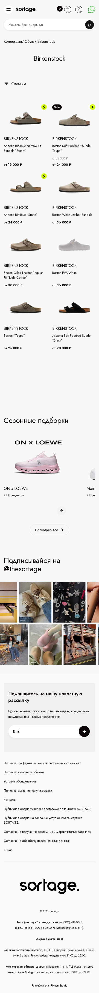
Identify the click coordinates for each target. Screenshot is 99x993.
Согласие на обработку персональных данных (37, 841)
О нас (8, 850)
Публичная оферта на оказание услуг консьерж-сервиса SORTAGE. (43, 820)
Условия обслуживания (20, 781)
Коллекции (13, 41)
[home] (26, 9)
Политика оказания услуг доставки (28, 790)
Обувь (30, 41)
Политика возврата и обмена (24, 772)
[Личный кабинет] (78, 9)
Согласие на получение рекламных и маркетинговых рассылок (47, 832)
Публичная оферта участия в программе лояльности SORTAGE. (48, 809)
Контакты (10, 799)
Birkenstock (46, 41)
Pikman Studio (59, 986)
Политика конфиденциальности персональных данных (42, 763)
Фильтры (18, 83)
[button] (8, 9)
